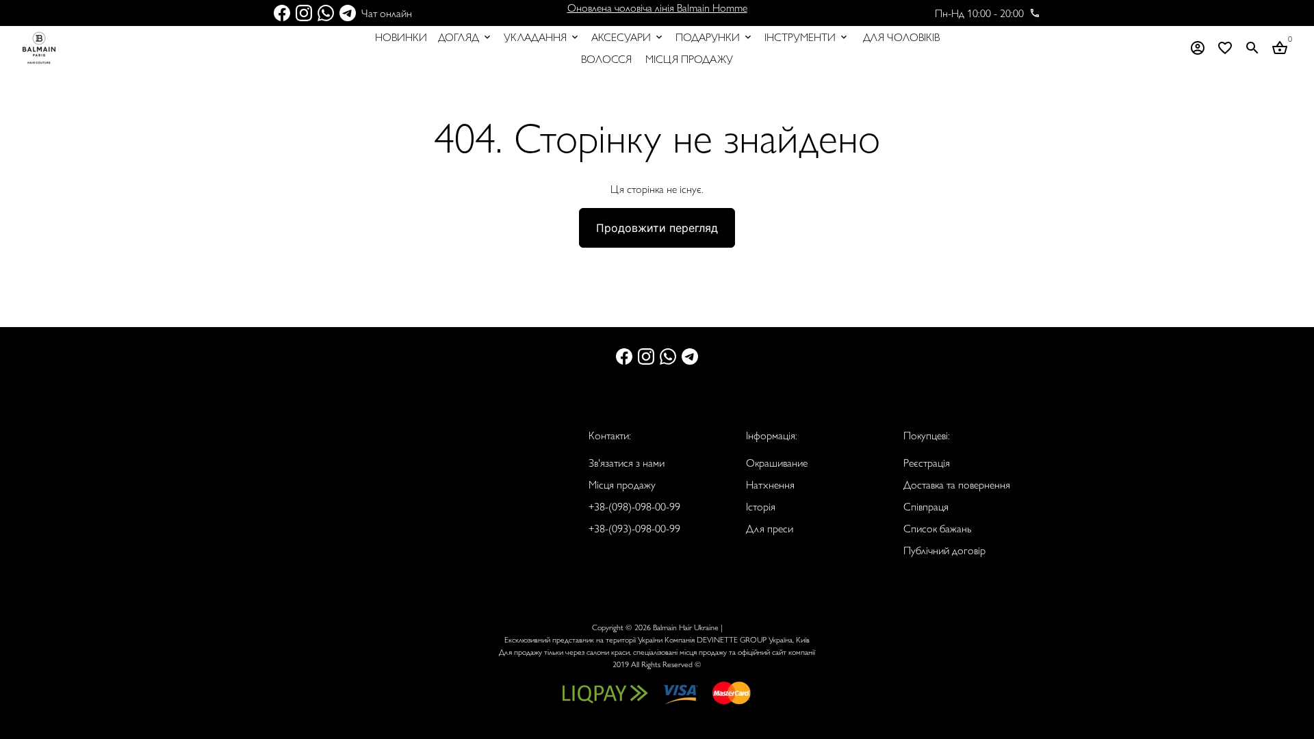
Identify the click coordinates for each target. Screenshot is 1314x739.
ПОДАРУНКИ (714, 36)
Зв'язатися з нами (627, 462)
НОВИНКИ (401, 36)
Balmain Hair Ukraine (686, 627)
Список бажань (937, 528)
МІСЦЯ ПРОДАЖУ (689, 58)
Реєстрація (926, 462)
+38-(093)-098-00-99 (634, 528)
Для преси (769, 528)
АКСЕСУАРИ (628, 36)
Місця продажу (622, 484)
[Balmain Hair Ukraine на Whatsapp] (326, 13)
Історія (760, 506)
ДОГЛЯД (465, 36)
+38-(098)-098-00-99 (634, 506)
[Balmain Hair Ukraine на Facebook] (282, 13)
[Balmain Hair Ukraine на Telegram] (347, 13)
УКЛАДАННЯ (542, 36)
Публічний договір (944, 550)
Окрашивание (777, 462)
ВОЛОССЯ (606, 58)
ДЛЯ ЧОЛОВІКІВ (901, 36)
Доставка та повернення (956, 484)
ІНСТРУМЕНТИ (806, 36)
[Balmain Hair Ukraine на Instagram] (304, 13)
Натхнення (770, 484)
